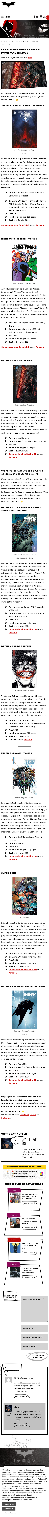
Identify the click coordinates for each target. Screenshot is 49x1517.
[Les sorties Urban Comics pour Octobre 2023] (15, 1272)
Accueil (4, 42)
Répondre (20, 1396)
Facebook (24, 1115)
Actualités (14, 1240)
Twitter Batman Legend (37, 16)
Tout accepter (9, 1504)
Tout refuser (9, 1509)
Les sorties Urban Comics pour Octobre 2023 (30, 1270)
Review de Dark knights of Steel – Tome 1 (30, 1221)
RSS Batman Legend (33, 1461)
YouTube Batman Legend (44, 16)
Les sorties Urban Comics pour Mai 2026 (30, 1246)
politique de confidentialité (13, 1497)
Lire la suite (28, 1203)
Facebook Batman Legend (34, 16)
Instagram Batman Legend (41, 16)
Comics (12, 42)
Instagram (5, 1118)
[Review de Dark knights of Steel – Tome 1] (15, 1223)
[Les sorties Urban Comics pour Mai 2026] (15, 1248)
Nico (30, 58)
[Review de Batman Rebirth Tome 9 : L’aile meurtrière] (15, 1198)
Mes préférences (10, 1513)
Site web (24, 1139)
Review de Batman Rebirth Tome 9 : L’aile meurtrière (30, 1196)
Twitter (33, 1115)
